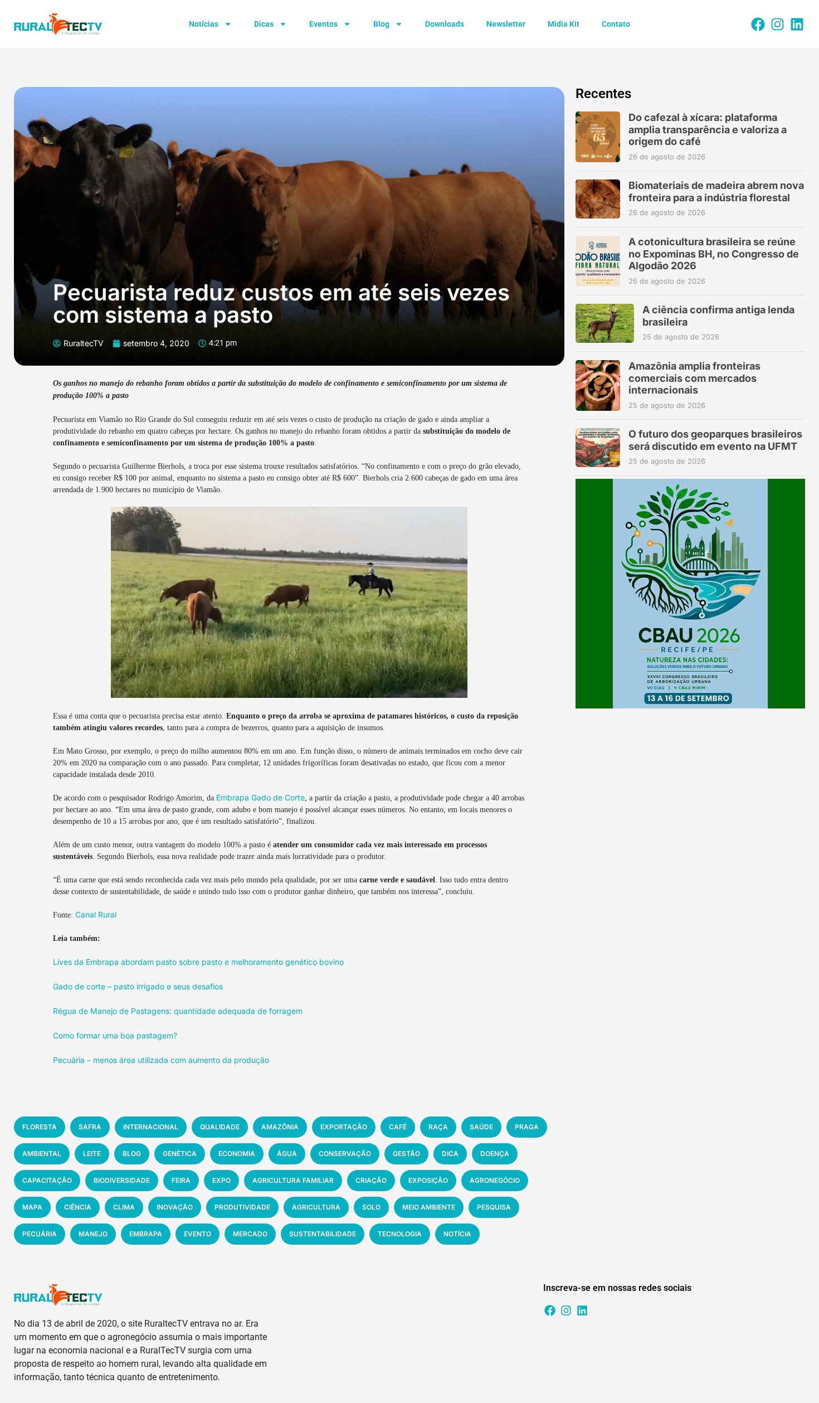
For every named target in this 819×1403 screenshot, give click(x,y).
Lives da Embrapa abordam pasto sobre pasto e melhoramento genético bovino (198, 962)
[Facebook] (757, 24)
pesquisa (494, 1207)
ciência (77, 1207)
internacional (150, 1127)
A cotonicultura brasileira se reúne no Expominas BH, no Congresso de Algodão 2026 (713, 253)
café (398, 1127)
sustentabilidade (322, 1234)
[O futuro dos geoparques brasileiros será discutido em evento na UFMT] (598, 447)
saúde (481, 1127)
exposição (428, 1180)
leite (92, 1153)
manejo (93, 1234)
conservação (345, 1153)
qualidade (220, 1127)
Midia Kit (563, 24)
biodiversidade (122, 1180)
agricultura (316, 1207)
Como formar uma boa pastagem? (115, 1035)
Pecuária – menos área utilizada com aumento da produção (161, 1060)
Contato (616, 24)
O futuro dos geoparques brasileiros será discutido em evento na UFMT (715, 440)
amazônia (280, 1127)
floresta (39, 1127)
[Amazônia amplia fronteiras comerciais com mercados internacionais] (598, 385)
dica (450, 1153)
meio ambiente (428, 1207)
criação (371, 1180)
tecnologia (400, 1234)
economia (236, 1153)
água (287, 1153)
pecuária (39, 1234)
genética (180, 1153)
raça (438, 1127)
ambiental (41, 1153)
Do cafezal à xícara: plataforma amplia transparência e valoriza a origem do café (707, 129)
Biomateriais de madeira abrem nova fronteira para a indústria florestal (716, 191)
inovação (175, 1207)
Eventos (323, 24)
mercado (250, 1234)
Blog (381, 24)
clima (124, 1207)
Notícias (203, 24)
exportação (343, 1127)
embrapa (145, 1234)
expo (221, 1180)
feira (181, 1180)
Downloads (444, 24)
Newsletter (505, 24)
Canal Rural (95, 914)
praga (527, 1127)
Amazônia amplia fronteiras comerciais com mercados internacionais (694, 378)
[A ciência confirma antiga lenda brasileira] (605, 323)
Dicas (264, 24)
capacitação (47, 1180)
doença (494, 1153)
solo (371, 1207)
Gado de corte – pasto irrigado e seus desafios (138, 986)
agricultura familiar (293, 1180)
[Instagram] (777, 24)
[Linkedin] (796, 24)
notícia (457, 1234)
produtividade (242, 1207)
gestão (406, 1153)
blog (132, 1153)
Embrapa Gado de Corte (260, 797)
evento (197, 1234)
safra (90, 1127)
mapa (32, 1207)
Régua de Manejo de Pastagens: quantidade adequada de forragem (178, 1011)
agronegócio (495, 1180)
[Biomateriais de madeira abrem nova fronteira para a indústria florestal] (598, 199)
